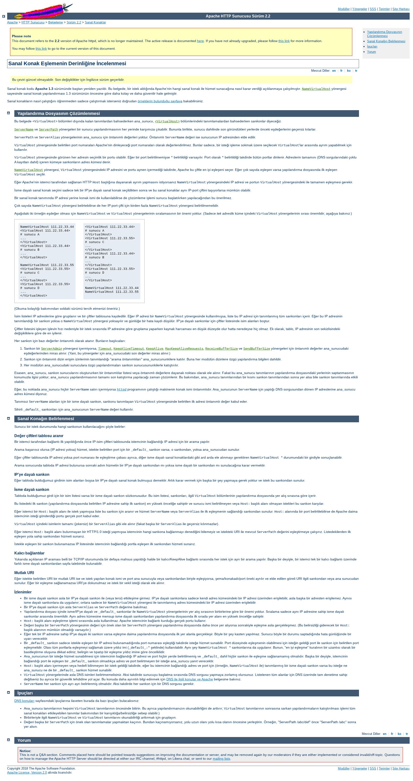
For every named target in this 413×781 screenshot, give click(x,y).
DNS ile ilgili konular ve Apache (189, 679)
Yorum (371, 52)
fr (341, 70)
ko (349, 70)
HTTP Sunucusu (33, 22)
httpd (121, 389)
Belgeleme (55, 22)
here (200, 41)
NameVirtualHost (316, 89)
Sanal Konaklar (95, 22)
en (334, 70)
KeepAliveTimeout (129, 349)
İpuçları (372, 46)
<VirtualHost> (167, 121)
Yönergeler (359, 9)
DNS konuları (24, 701)
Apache (12, 22)
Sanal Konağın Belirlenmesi (386, 41)
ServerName (23, 129)
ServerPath (48, 129)
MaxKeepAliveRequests (184, 349)
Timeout (105, 349)
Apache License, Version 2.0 (27, 772)
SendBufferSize (256, 349)
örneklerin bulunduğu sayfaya (160, 101)
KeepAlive (154, 349)
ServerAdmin (51, 349)
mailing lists (221, 758)
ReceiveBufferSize (221, 349)
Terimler (384, 9)
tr (356, 70)
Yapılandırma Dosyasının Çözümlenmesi (384, 34)
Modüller (344, 9)
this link (284, 41)
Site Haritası (401, 9)
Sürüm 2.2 (74, 22)
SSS (373, 9)
